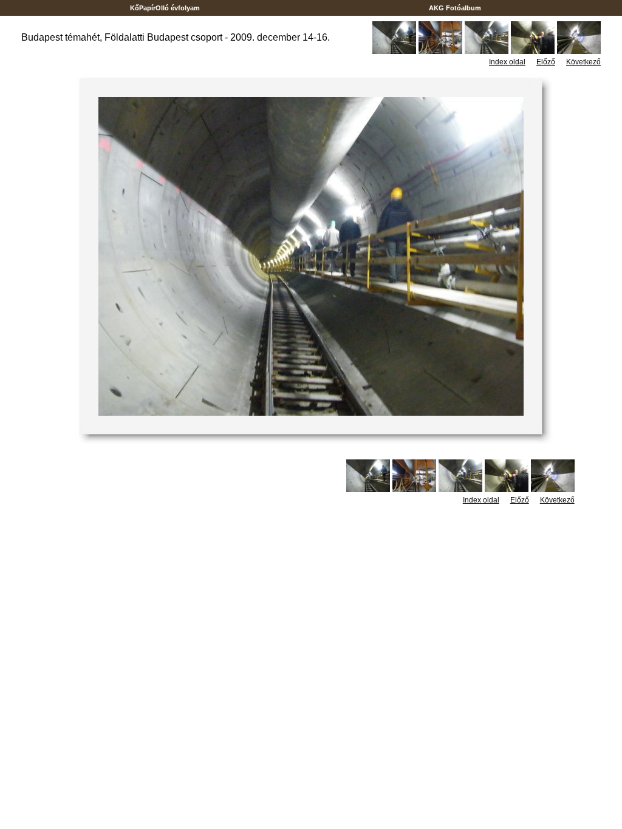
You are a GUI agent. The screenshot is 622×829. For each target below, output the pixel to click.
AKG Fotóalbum (455, 8)
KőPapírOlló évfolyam (164, 8)
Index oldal (507, 62)
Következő (583, 62)
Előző (545, 62)
